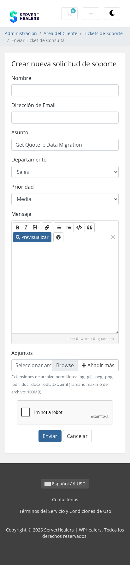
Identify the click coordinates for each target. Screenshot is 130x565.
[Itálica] (26, 227)
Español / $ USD (68, 484)
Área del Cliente (60, 33)
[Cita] (90, 227)
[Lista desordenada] (59, 227)
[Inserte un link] (47, 227)
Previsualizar (34, 237)
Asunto (19, 132)
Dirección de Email (33, 105)
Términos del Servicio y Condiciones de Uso (65, 511)
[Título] (35, 227)
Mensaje (21, 213)
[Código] (79, 227)
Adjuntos (22, 352)
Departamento (29, 159)
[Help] (58, 237)
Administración (21, 33)
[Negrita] (17, 227)
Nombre (21, 78)
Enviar (50, 436)
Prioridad (22, 186)
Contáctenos (65, 499)
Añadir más (100, 365)
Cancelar (77, 436)
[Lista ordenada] (69, 227)
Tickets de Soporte (103, 33)
